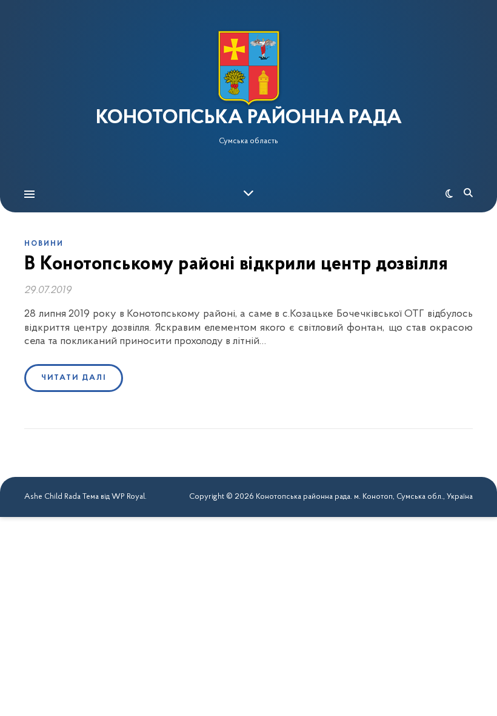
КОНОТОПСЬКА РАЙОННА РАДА (249, 118)
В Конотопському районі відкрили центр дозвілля (236, 264)
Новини (44, 244)
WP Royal (128, 497)
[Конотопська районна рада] (248, 68)
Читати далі (73, 378)
